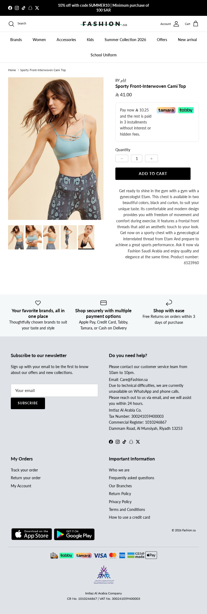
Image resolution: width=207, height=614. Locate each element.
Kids (90, 39)
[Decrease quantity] (121, 158)
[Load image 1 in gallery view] (56, 148)
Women (39, 39)
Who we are (119, 470)
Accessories (66, 39)
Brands (16, 39)
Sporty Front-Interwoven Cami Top (43, 70)
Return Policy (120, 493)
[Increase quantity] (151, 158)
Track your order (24, 470)
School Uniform (104, 55)
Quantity (122, 149)
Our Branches (120, 486)
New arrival (187, 39)
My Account (21, 486)
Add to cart (153, 173)
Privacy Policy (120, 501)
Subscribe (28, 403)
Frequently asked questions (131, 477)
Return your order (26, 477)
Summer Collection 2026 (125, 39)
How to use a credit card (129, 517)
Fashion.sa (188, 530)
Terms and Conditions (127, 509)
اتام (123, 80)
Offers (162, 39)
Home (12, 70)
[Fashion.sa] (103, 24)
